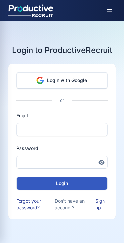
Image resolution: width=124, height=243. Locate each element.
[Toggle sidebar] (109, 10)
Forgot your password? (28, 204)
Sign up (100, 204)
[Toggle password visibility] (101, 162)
